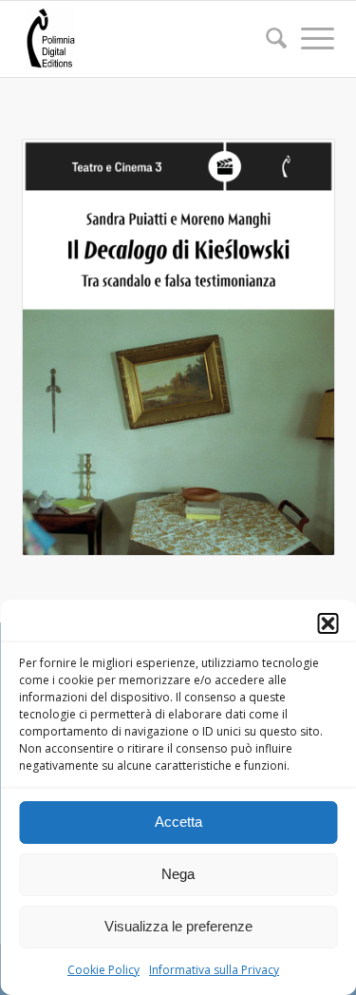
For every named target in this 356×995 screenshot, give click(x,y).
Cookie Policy (103, 970)
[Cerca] (267, 38)
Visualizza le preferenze (178, 926)
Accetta (178, 821)
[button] (327, 623)
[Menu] (308, 38)
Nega (178, 874)
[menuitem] (267, 39)
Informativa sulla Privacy (214, 970)
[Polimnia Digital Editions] (148, 39)
